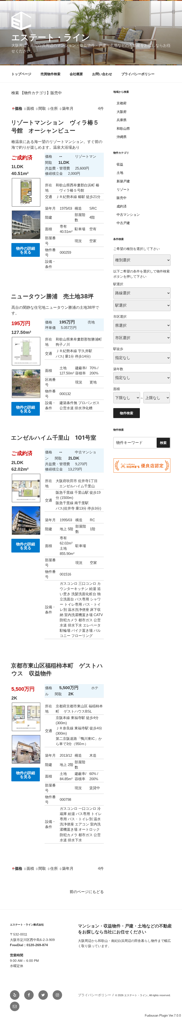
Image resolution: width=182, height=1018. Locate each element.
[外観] (26, 240)
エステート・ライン (50, 37)
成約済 (122, 206)
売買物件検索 (50, 74)
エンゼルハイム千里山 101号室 (53, 437)
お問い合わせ (102, 74)
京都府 (122, 103)
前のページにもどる (87, 892)
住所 (54, 108)
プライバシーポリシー (138, 74)
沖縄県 (122, 137)
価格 (18, 108)
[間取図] (26, 208)
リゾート (123, 189)
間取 (42, 108)
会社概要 (76, 74)
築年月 (67, 108)
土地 (120, 173)
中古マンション (128, 214)
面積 (30, 108)
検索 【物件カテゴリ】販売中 (36, 92)
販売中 (122, 198)
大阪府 (122, 112)
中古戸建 (123, 223)
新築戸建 (123, 181)
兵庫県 (122, 120)
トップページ (21, 74)
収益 (120, 164)
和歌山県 (123, 128)
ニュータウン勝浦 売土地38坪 (52, 296)
